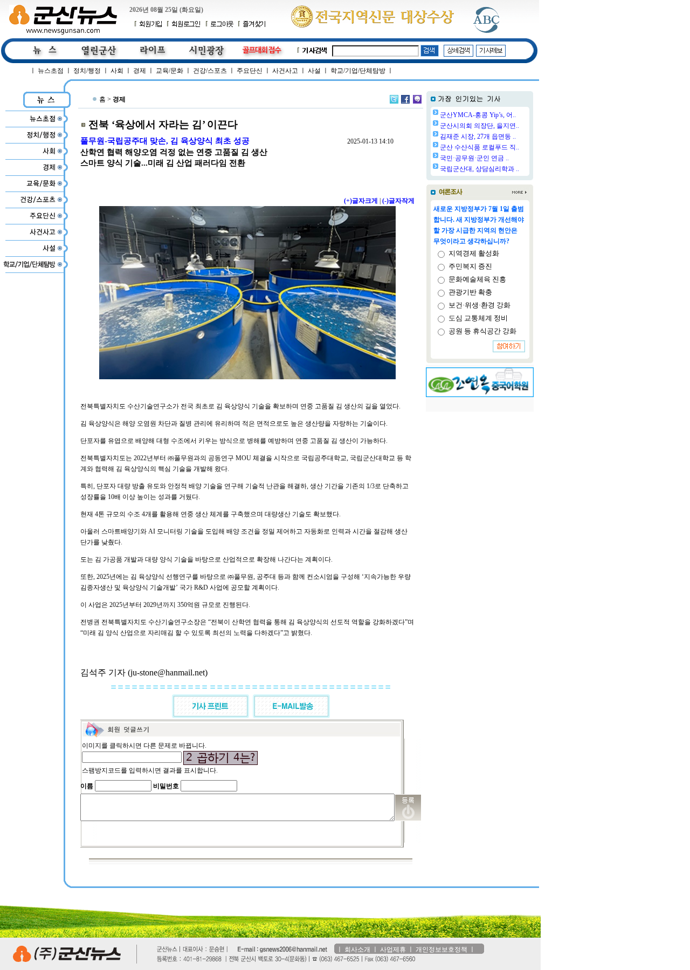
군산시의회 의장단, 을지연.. (479, 125)
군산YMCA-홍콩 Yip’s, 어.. (478, 115)
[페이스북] (405, 99)
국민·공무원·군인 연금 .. (474, 158)
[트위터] (394, 99)
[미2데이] (417, 99)
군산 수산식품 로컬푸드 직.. (479, 147)
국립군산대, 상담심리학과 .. (479, 169)
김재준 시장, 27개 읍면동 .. (478, 136)
